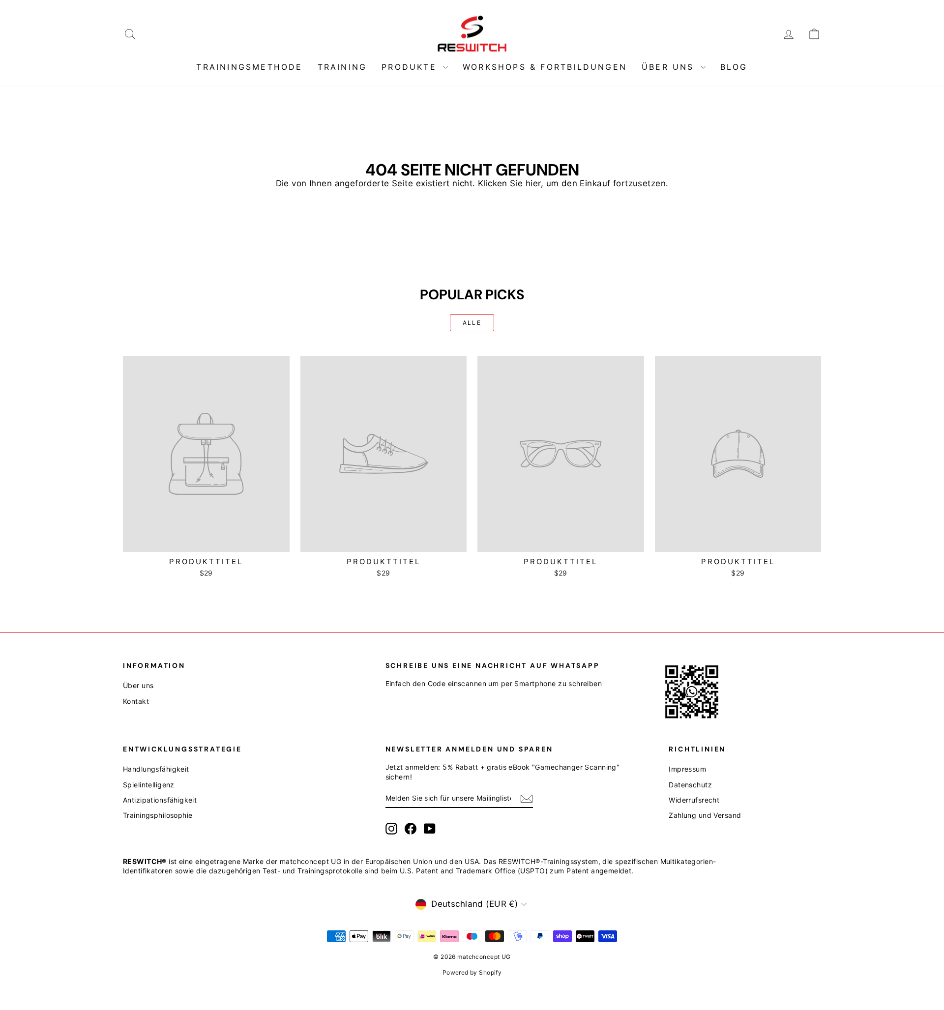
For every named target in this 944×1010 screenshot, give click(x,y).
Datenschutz (690, 784)
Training (342, 67)
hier (533, 183)
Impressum (687, 769)
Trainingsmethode (249, 67)
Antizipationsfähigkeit (160, 800)
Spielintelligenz (149, 784)
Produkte (411, 67)
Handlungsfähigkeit (156, 769)
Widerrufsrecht (694, 800)
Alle (472, 322)
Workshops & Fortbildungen (545, 67)
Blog (734, 67)
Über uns (670, 67)
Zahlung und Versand (705, 815)
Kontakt (136, 701)
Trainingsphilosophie (158, 815)
